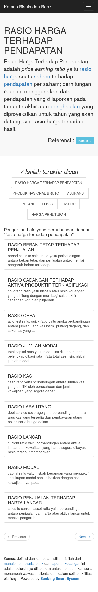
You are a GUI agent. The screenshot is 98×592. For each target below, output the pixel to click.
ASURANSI (76, 193)
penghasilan (65, 106)
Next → (84, 536)
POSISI (48, 203)
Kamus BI (84, 140)
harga (11, 76)
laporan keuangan (66, 563)
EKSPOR (69, 203)
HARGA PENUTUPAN (48, 214)
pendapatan (18, 83)
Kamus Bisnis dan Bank (28, 6)
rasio (85, 68)
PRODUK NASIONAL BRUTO (36, 193)
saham (42, 76)
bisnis (29, 563)
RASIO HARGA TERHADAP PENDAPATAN (48, 182)
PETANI (28, 203)
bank (39, 563)
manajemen (13, 563)
